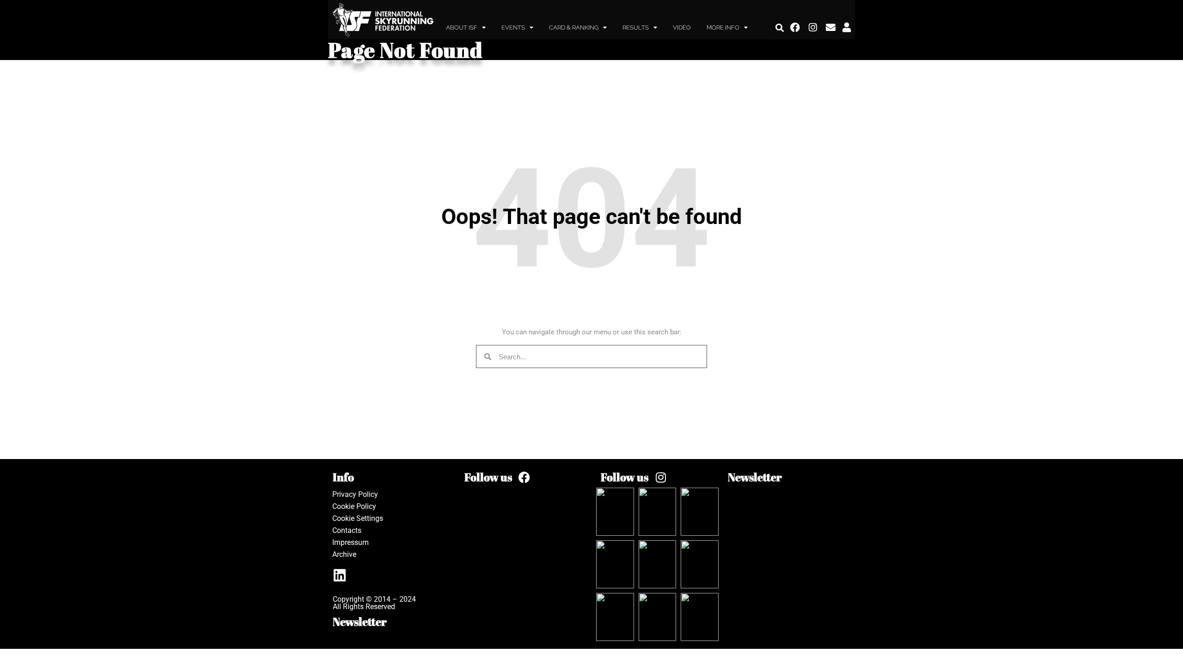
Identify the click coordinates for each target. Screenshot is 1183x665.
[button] (779, 27)
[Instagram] (813, 28)
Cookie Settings (357, 518)
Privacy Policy (355, 494)
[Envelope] (831, 28)
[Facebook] (795, 28)
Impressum (350, 542)
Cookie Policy (354, 506)
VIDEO (682, 27)
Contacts (346, 530)
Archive (344, 554)
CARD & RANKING (573, 27)
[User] (846, 28)
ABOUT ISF (461, 27)
